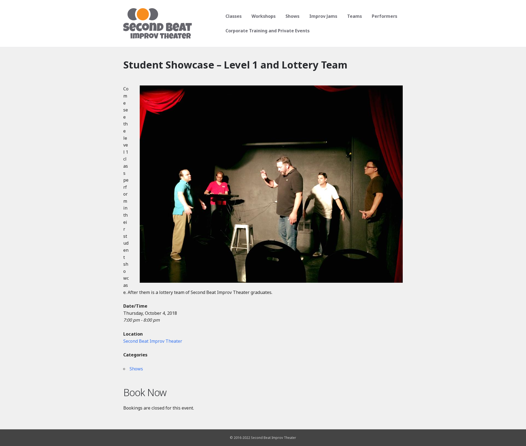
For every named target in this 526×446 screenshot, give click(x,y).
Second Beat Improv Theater (152, 341)
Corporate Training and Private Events (267, 31)
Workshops (263, 16)
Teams (354, 16)
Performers (384, 16)
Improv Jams (323, 16)
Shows (292, 16)
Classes (233, 16)
